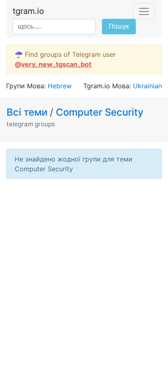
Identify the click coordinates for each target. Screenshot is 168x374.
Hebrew (60, 86)
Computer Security (100, 112)
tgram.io (28, 11)
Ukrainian (147, 86)
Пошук (119, 26)
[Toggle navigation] (144, 11)
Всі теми (28, 112)
